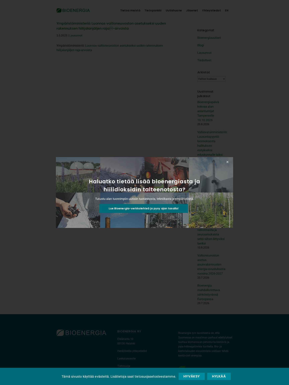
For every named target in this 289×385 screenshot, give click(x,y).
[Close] (227, 161)
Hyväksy (191, 376)
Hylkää (219, 376)
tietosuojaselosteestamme (155, 376)
